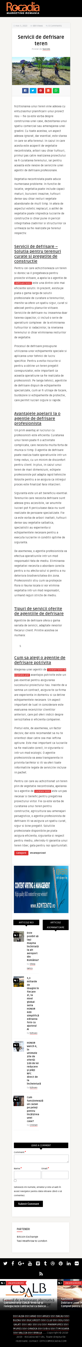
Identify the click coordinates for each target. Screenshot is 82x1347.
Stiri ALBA (18, 1316)
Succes (46, 49)
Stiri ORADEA (29, 1328)
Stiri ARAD (30, 1316)
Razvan (8, 1299)
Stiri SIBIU (44, 1328)
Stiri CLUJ (46, 1320)
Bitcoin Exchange (27, 1236)
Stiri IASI (27, 1324)
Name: (18, 1168)
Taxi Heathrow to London (32, 1241)
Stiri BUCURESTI (31, 1320)
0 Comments (55, 26)
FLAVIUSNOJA (67, 1299)
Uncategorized (38, 853)
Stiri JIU (37, 1324)
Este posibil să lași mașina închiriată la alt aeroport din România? (33, 946)
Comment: (20, 1152)
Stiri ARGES (43, 1316)
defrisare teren (23, 283)
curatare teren (42, 791)
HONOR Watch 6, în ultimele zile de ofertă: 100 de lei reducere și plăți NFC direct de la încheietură (34, 1063)
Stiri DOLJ (58, 1320)
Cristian (34, 1125)
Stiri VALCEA (20, 1332)
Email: (45, 1168)
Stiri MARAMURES (52, 1324)
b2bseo (33, 1033)
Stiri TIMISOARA (60, 1328)
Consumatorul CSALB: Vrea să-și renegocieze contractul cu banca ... (26, 1304)
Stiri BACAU (57, 1316)
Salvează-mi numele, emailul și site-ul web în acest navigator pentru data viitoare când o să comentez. (38, 1191)
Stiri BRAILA (35, 1332)
